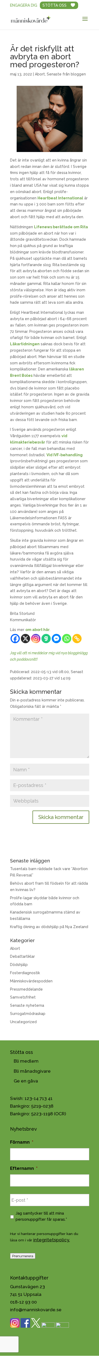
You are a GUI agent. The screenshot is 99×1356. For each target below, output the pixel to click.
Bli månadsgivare (32, 1071)
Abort (40, 74)
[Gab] (46, 638)
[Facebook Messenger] (56, 638)
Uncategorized (23, 1022)
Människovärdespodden (31, 981)
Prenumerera (22, 1256)
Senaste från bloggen (66, 74)
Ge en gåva (26, 1081)
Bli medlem (26, 1061)
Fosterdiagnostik (25, 973)
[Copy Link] (77, 638)
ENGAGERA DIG (23, 5)
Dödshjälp (19, 965)
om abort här (37, 630)
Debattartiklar (22, 956)
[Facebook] (15, 638)
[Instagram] (35, 638)
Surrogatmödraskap (27, 1014)
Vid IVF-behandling (64, 455)
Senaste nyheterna (27, 1005)
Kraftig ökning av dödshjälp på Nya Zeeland (49, 927)
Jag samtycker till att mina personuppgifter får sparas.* (41, 1216)
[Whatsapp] (66, 638)
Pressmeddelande (26, 989)
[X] (25, 638)
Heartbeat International (60, 198)
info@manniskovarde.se (36, 1309)
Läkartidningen (25, 344)
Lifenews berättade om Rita (61, 227)
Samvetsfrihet (23, 997)
